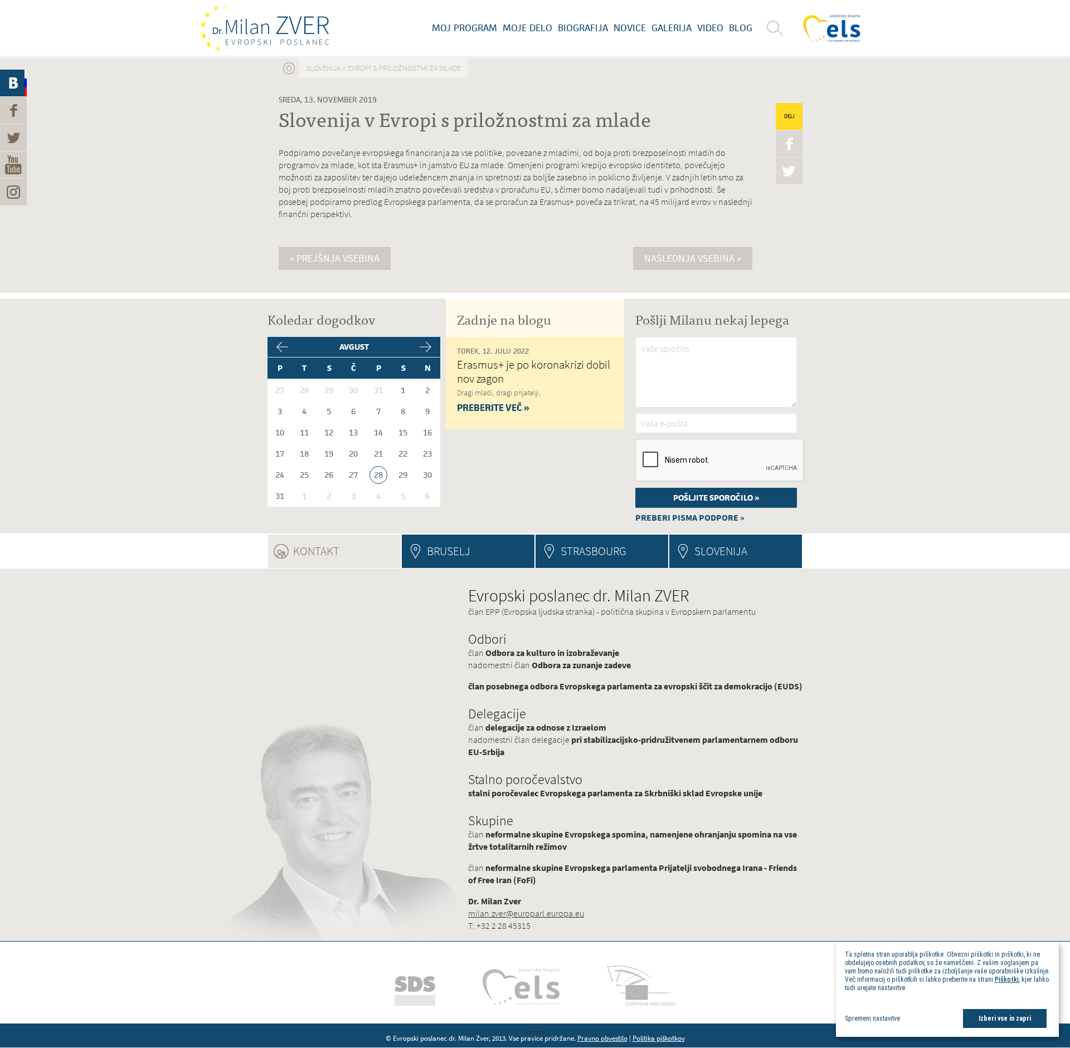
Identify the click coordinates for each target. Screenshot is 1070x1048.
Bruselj (448, 551)
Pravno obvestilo (602, 1038)
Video (710, 28)
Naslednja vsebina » (692, 258)
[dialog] (947, 989)
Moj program (464, 28)
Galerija (671, 28)
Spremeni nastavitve (872, 1018)
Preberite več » (493, 407)
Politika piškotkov (659, 1038)
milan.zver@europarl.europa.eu (526, 913)
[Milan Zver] (265, 27)
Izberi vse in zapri (1005, 1018)
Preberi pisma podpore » (690, 517)
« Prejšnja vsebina (335, 258)
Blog (740, 28)
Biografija (583, 28)
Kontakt (346, 551)
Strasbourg (593, 551)
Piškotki (1007, 979)
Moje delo (527, 28)
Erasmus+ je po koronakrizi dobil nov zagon (533, 371)
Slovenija (720, 551)
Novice (630, 28)
